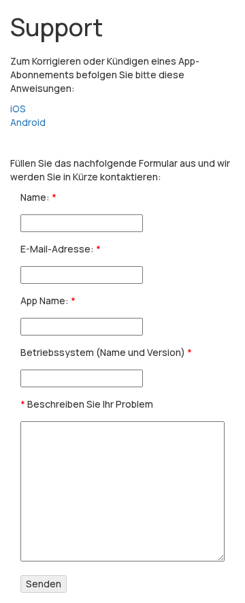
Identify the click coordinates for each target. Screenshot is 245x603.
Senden (43, 583)
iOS (18, 108)
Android (28, 122)
